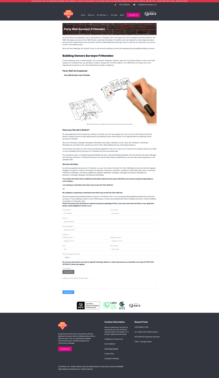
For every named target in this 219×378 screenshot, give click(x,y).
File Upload (66, 268)
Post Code (114, 246)
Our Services (101, 15)
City (63, 246)
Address (65, 235)
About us (91, 15)
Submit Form (68, 292)
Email (64, 218)
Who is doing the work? (71, 254)
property (65, 63)
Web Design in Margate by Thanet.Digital (75, 369)
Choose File (68, 272)
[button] (109, 99)
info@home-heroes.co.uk (147, 5)
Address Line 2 (115, 237)
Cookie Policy (109, 354)
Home (83, 15)
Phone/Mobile (67, 226)
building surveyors (148, 48)
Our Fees (114, 15)
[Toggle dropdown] (107, 15)
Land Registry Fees (141, 327)
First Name (66, 210)
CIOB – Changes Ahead (143, 342)
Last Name (114, 210)
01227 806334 (124, 5)
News (122, 15)
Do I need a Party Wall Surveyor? (146, 332)
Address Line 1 (67, 237)
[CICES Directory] (122, 305)
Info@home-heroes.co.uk (113, 339)
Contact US (65, 349)
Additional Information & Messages (75, 278)
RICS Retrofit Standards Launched (147, 337)
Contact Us (133, 15)
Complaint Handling (111, 358)
